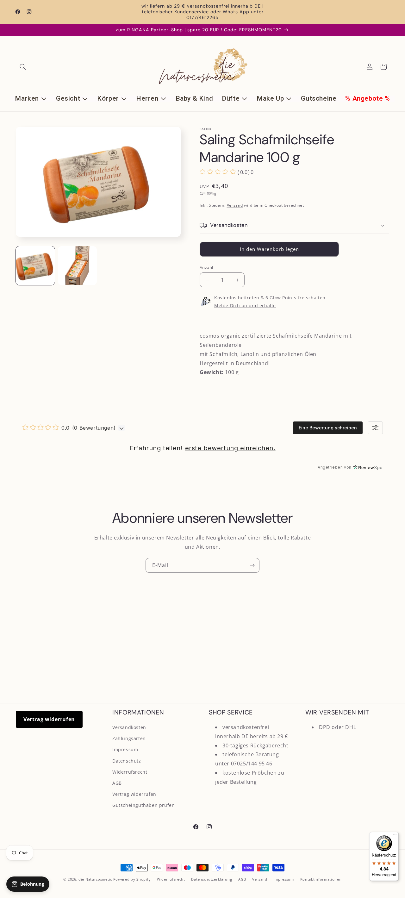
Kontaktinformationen (321, 879)
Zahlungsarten (129, 738)
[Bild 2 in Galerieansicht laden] (77, 265)
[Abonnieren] (252, 565)
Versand (235, 205)
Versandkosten (129, 727)
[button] (23, 67)
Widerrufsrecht (129, 772)
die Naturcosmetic (95, 879)
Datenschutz (126, 761)
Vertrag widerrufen (49, 719)
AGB (117, 783)
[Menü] (395, 835)
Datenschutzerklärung (211, 879)
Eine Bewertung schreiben (328, 427)
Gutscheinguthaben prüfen (143, 805)
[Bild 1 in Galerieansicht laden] (35, 265)
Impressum (125, 749)
